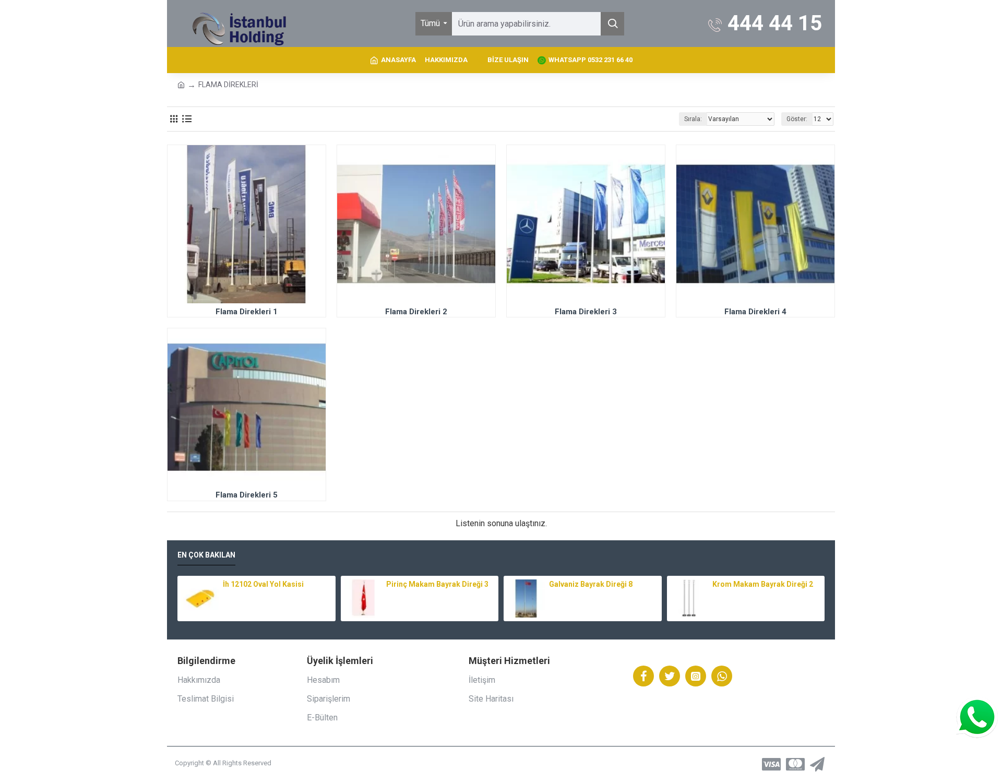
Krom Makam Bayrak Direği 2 (762, 584)
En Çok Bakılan (206, 555)
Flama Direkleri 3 (586, 311)
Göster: (796, 119)
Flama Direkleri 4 (755, 311)
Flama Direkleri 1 (247, 311)
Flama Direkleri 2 (416, 311)
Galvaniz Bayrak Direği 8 (591, 584)
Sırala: (693, 119)
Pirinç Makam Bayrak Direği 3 (437, 584)
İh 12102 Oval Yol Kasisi (263, 584)
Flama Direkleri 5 (247, 495)
